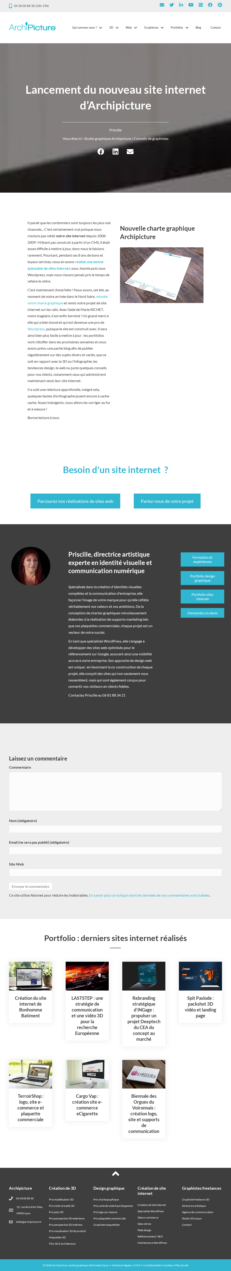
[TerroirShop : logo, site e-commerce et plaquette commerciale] (30, 1073)
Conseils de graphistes (151, 138)
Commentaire (20, 767)
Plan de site (181, 1265)
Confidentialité (152, 1265)
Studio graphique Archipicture (107, 138)
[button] (100, 28)
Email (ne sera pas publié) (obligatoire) (39, 842)
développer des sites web (87, 647)
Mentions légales (122, 1265)
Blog (198, 27)
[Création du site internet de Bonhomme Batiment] (30, 975)
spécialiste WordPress (104, 641)
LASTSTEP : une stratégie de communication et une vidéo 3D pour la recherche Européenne (87, 1015)
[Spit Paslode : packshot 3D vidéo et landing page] (200, 975)
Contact (215, 27)
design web (143, 660)
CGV (137, 1265)
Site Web (16, 864)
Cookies (168, 1265)
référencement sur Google (88, 654)
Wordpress (36, 329)
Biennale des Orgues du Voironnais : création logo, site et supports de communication (143, 1113)
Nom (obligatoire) (23, 820)
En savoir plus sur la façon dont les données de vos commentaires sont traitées (149, 895)
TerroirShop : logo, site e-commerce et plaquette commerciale (30, 1107)
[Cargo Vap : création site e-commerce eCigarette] (87, 1073)
